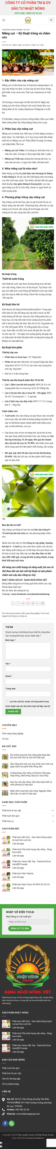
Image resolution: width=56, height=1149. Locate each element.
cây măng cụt (13, 616)
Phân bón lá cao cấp (11, 810)
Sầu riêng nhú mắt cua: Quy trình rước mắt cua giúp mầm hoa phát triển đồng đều (31, 765)
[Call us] (12, 1123)
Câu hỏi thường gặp (11, 1078)
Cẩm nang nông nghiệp (12, 30)
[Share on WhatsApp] (13, 603)
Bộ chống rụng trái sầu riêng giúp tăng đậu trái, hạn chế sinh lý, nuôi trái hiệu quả (30, 756)
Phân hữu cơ (8, 821)
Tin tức (26, 30)
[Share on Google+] (38, 603)
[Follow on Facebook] (5, 1123)
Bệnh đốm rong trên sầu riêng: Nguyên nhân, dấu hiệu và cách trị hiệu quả (31, 792)
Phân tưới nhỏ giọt (10, 816)
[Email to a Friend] (28, 603)
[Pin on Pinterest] (33, 603)
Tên (8, 664)
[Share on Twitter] (23, 603)
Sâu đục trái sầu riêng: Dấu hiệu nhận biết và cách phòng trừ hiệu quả (31, 783)
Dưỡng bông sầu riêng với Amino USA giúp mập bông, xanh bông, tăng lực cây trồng (30, 774)
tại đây (32, 574)
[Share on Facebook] (18, 603)
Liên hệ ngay (18, 843)
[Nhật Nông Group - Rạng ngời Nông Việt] (28, 20)
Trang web (10, 689)
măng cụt (23, 616)
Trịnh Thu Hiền (37, 45)
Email (8, 676)
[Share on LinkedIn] (43, 603)
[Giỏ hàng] (51, 20)
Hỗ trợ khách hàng (10, 1084)
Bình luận (10, 640)
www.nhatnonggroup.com (28, 1114)
